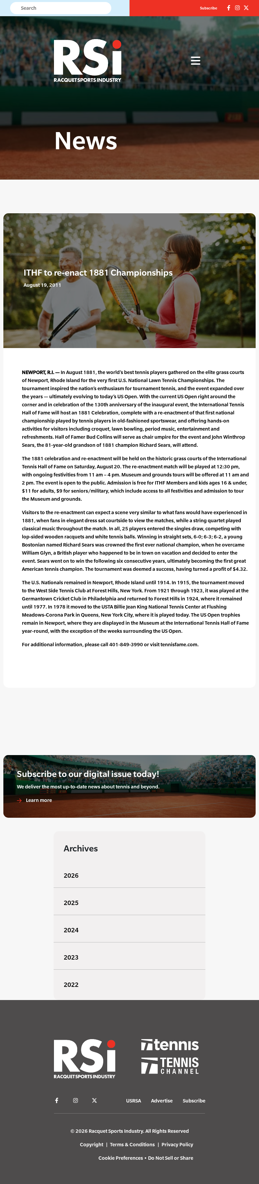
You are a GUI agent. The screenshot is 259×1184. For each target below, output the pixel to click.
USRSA (133, 1100)
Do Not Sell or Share (170, 1158)
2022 (71, 984)
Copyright (91, 1144)
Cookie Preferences (120, 1158)
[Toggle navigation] (195, 61)
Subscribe (208, 8)
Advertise (162, 1100)
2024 (71, 930)
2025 (71, 902)
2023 (71, 957)
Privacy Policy (177, 1144)
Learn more (38, 800)
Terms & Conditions (132, 1144)
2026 (71, 875)
